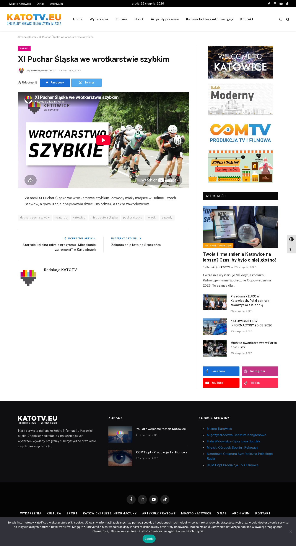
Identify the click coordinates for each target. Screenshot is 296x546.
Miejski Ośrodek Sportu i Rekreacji (232, 447)
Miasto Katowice (20, 3)
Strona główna (27, 37)
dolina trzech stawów (35, 217)
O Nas (40, 3)
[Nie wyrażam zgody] (290, 531)
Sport (139, 19)
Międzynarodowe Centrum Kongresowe (236, 435)
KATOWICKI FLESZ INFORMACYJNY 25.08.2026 (251, 323)
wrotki (152, 217)
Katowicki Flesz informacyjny (209, 19)
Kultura (121, 19)
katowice (79, 217)
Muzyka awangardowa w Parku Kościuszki (254, 345)
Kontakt (246, 19)
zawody (167, 217)
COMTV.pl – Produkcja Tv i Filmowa (161, 452)
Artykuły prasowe (165, 19)
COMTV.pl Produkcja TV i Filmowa (232, 465)
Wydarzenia (99, 19)
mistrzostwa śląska (104, 217)
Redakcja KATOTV (42, 70)
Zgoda (149, 538)
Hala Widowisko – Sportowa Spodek (233, 441)
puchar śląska (132, 217)
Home (77, 19)
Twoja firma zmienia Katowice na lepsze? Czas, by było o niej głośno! (239, 257)
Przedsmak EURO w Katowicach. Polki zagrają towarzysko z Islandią (250, 301)
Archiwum (56, 3)
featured (61, 217)
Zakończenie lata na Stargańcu (136, 245)
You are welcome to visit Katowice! (161, 429)
